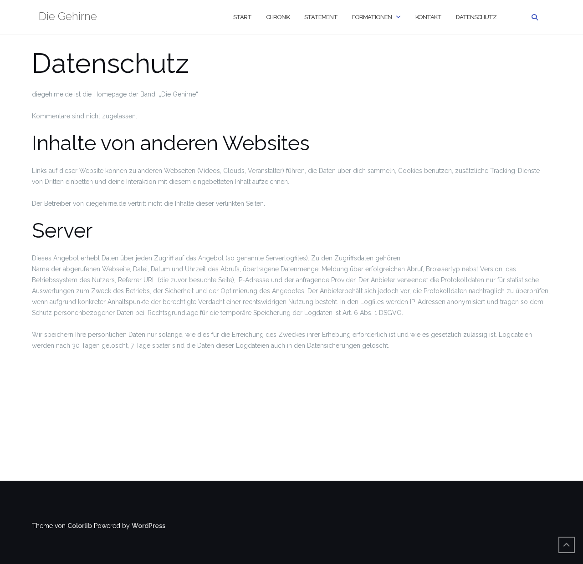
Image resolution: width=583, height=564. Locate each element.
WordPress (148, 525)
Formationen (372, 17)
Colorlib (79, 525)
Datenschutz (476, 17)
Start (242, 17)
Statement (321, 17)
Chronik (278, 17)
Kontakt (428, 17)
